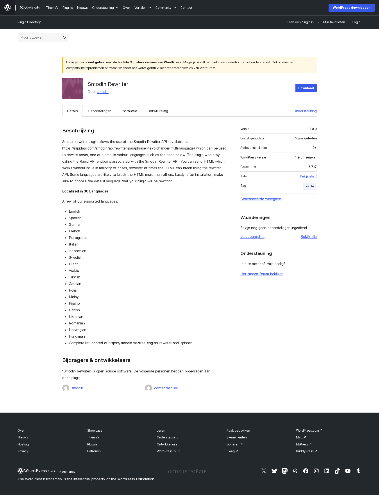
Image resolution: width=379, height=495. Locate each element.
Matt (301, 437)
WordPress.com (309, 430)
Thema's (93, 437)
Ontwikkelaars (167, 444)
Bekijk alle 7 (308, 176)
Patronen (94, 451)
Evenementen (237, 437)
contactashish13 (167, 388)
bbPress (304, 444)
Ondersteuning (305, 111)
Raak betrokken (238, 430)
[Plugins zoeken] (64, 37)
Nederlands (67, 471)
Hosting (23, 444)
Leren (161, 430)
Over (21, 430)
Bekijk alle (309, 236)
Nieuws (23, 437)
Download (306, 88)
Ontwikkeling (157, 111)
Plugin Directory (29, 22)
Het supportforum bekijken (261, 274)
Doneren (235, 444)
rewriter (309, 186)
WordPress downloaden (351, 7)
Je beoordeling (252, 236)
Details (72, 111)
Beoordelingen (99, 111)
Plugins (92, 444)
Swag (232, 451)
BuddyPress (306, 451)
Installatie (129, 111)
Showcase (94, 430)
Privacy (23, 451)
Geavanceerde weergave (260, 199)
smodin (103, 91)
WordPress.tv (168, 451)
